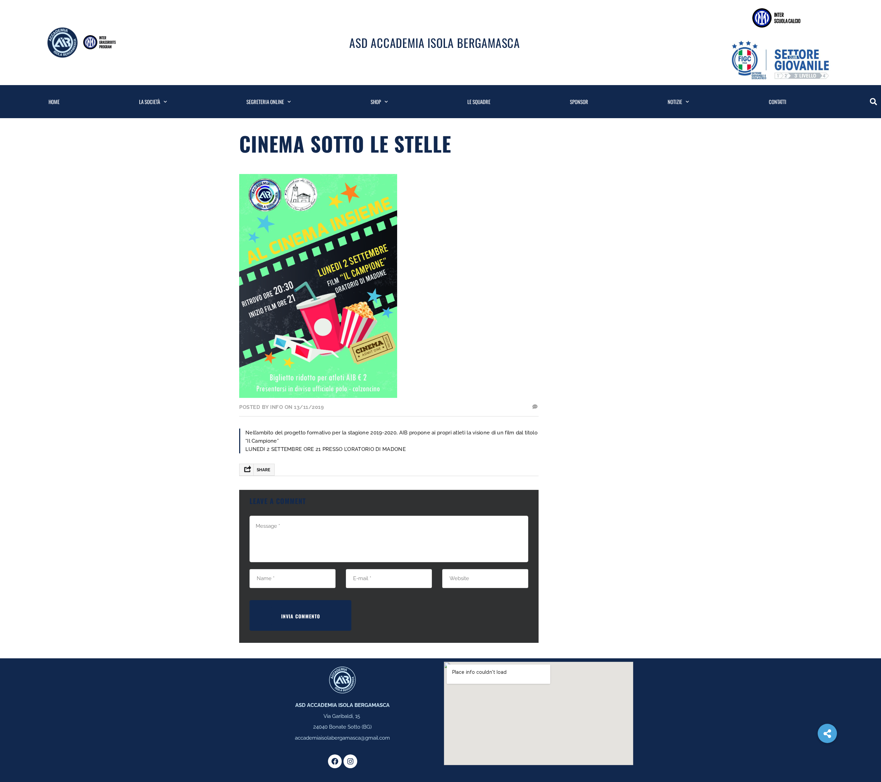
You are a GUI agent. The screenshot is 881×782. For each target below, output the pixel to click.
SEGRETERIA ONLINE (265, 101)
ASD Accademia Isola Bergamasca (434, 42)
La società (149, 101)
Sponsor (579, 101)
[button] (873, 101)
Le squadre (478, 101)
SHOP (376, 101)
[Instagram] (350, 761)
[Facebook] (335, 761)
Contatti (777, 101)
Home (54, 101)
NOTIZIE (675, 101)
